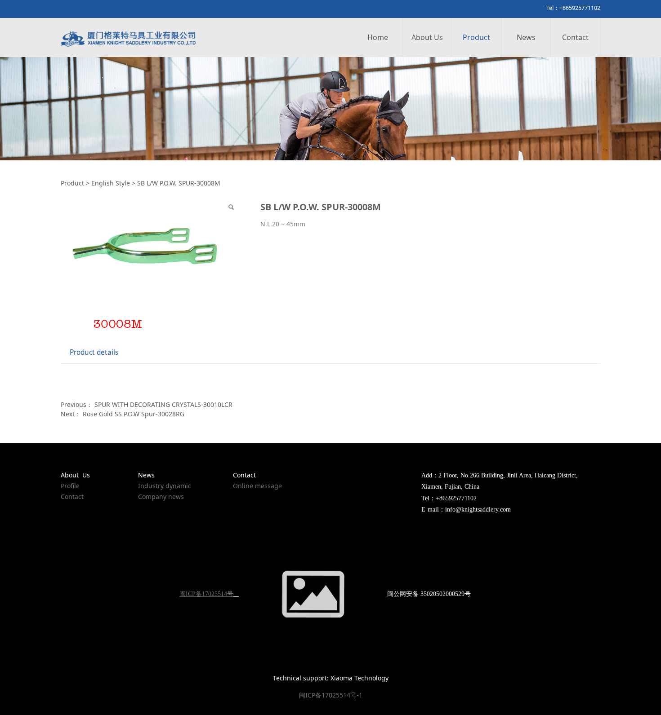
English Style (110, 183)
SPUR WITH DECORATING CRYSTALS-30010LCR (163, 404)
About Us (427, 37)
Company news (161, 496)
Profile (70, 485)
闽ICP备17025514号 (206, 594)
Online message (257, 485)
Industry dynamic (164, 485)
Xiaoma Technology (359, 678)
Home (377, 37)
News (526, 37)
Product (476, 37)
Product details (94, 352)
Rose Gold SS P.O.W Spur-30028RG (133, 414)
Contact (575, 37)
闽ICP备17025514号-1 (330, 695)
